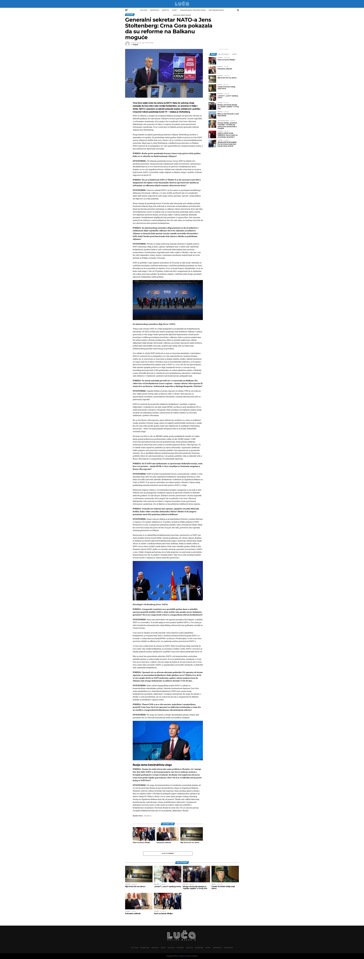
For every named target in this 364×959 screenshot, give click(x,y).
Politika (143, 10)
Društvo (165, 10)
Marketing (217, 948)
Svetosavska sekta (216, 10)
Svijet (174, 10)
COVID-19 (189, 948)
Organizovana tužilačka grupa (193, 10)
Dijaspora (199, 948)
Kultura (171, 948)
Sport (208, 948)
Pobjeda (135, 44)
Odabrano (148, 816)
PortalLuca (181, 956)
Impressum (228, 948)
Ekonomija (154, 10)
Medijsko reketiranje (182, 15)
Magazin (180, 948)
